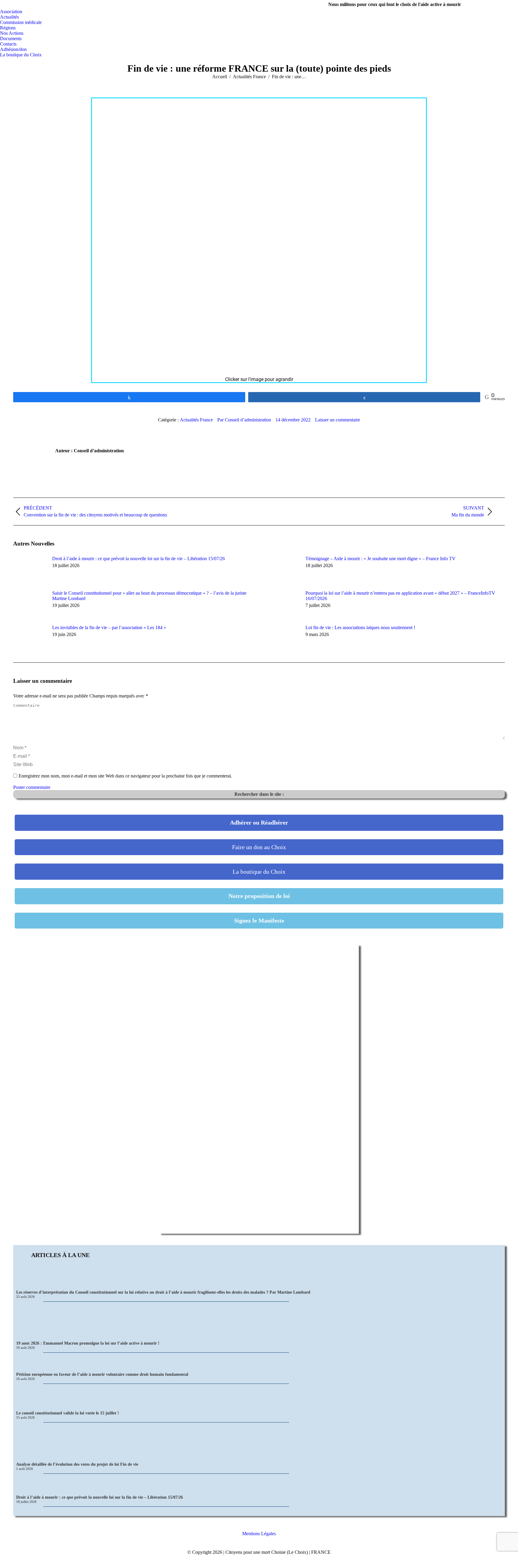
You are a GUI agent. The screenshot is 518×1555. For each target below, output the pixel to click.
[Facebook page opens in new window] (486, 4)
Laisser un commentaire (337, 419)
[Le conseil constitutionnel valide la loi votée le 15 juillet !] (259, 1397)
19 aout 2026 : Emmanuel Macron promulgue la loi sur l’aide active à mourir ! (87, 1343)
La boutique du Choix (259, 871)
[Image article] (29, 569)
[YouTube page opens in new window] (504, 4)
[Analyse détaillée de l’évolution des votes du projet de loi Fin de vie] (259, 1442)
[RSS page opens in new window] (513, 4)
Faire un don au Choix (259, 847)
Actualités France (196, 419)
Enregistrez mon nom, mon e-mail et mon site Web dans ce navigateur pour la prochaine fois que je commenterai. (125, 775)
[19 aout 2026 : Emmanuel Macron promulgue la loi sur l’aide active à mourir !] (259, 1321)
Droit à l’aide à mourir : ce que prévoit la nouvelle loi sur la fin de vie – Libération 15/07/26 (138, 558)
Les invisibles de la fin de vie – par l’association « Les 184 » (109, 627)
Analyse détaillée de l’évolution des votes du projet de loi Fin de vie (77, 1464)
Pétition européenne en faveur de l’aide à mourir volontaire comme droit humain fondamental (102, 1374)
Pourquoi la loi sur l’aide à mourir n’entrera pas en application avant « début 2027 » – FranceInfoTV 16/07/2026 (400, 595)
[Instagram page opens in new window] (495, 4)
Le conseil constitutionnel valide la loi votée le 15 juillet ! (67, 1413)
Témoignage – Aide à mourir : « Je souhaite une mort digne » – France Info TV (380, 558)
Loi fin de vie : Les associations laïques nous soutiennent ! (360, 627)
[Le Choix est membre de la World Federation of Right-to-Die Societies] (259, 1546)
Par (244, 419)
